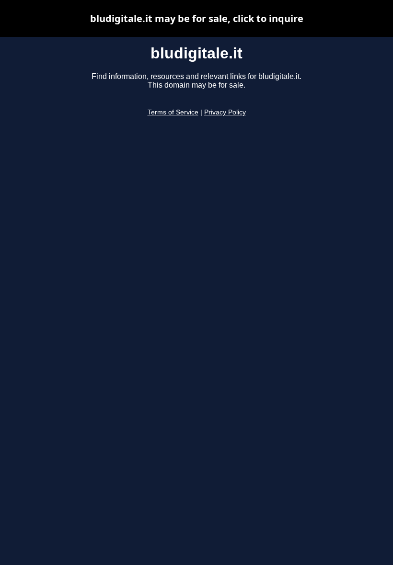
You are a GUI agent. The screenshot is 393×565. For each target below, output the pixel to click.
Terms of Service (173, 112)
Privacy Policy (225, 112)
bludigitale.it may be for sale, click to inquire (196, 18)
